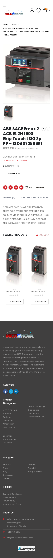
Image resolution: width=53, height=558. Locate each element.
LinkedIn (16, 187)
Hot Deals (7, 442)
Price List (32, 468)
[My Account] (32, 10)
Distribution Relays (36, 406)
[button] (5, 5)
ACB (14, 289)
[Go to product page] (14, 265)
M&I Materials (9, 439)
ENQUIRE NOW (14, 173)
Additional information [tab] (34, 197)
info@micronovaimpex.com (20, 537)
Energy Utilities (35, 471)
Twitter (10, 187)
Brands (31, 464)
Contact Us (8, 475)
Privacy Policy (9, 497)
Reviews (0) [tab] (9, 197)
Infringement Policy (12, 504)
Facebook (5, 187)
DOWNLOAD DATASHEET (15, 160)
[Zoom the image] (18, 331)
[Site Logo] (13, 14)
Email (21, 187)
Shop (5, 468)
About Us (7, 464)
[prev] (44, 129)
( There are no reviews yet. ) (27, 148)
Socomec (7, 435)
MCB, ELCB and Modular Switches (10, 413)
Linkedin (16, 391)
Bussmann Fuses (36, 416)
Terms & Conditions (12, 494)
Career (6, 478)
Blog (5, 471)
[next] (48, 129)
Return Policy (9, 500)
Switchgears (9, 427)
